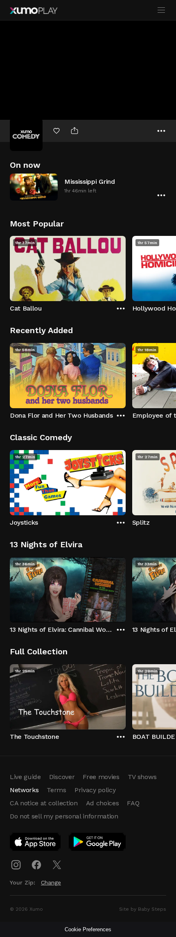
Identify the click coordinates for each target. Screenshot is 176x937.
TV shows (142, 777)
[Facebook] (36, 865)
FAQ (133, 803)
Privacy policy (95, 790)
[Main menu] (161, 10)
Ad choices (102, 803)
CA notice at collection (44, 803)
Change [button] (51, 882)
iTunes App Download (36, 843)
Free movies (101, 777)
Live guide (25, 777)
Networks (24, 790)
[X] (57, 865)
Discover (61, 777)
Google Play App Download (98, 843)
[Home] (33, 10)
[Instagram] (16, 865)
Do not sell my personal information (64, 816)
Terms (56, 790)
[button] (88, 187)
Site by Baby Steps (142, 909)
